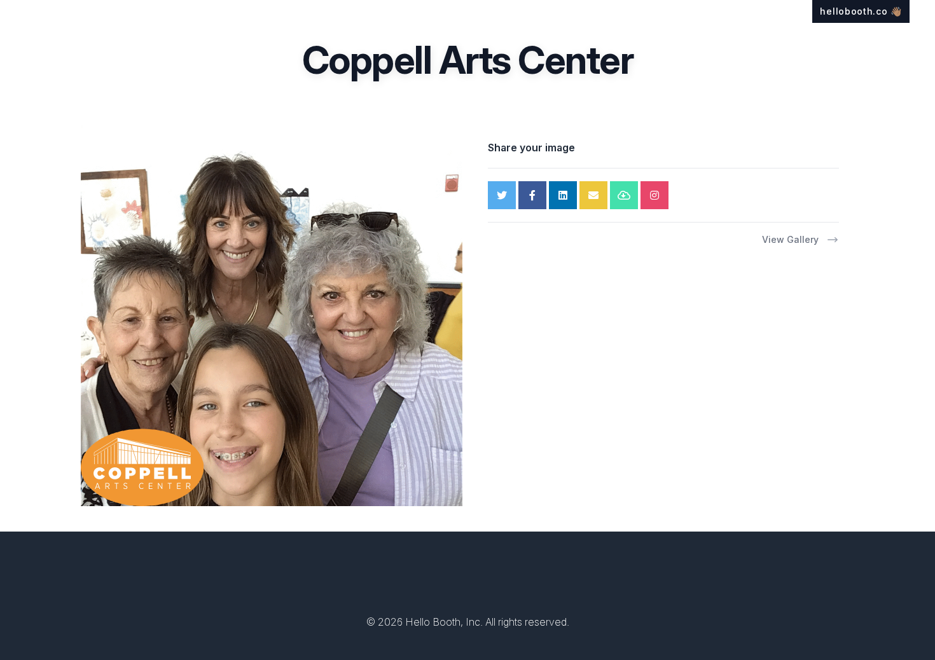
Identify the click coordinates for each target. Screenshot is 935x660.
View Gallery (790, 239)
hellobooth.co (861, 11)
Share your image (531, 147)
